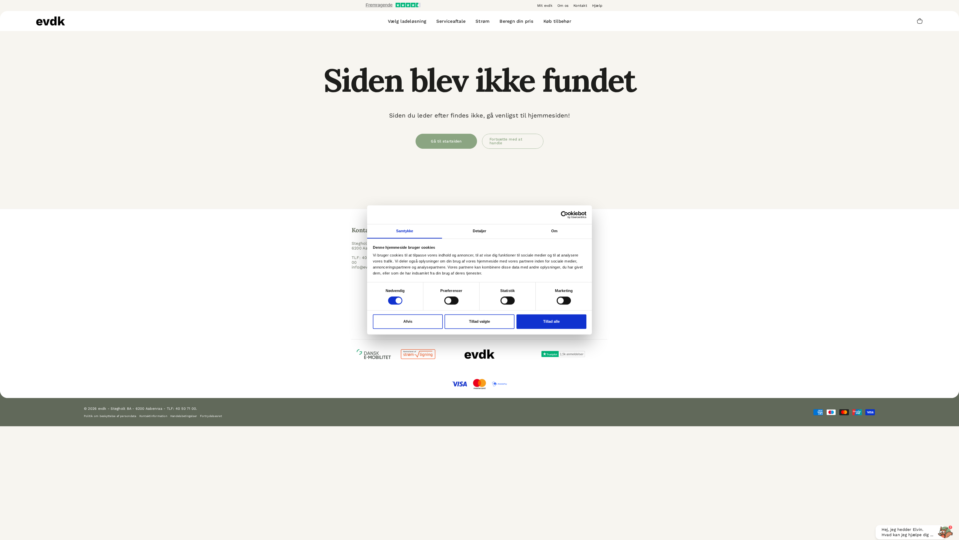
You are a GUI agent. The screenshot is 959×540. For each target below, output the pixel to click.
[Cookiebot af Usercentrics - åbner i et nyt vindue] (564, 214)
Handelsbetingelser (183, 416)
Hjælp (597, 6)
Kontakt (580, 6)
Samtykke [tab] (404, 231)
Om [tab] (554, 231)
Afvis (407, 321)
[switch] (451, 301)
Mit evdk (544, 6)
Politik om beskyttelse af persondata (110, 416)
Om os (562, 6)
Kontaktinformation (153, 416)
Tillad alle (551, 321)
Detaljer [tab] (479, 231)
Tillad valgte (479, 321)
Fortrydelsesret (211, 416)
